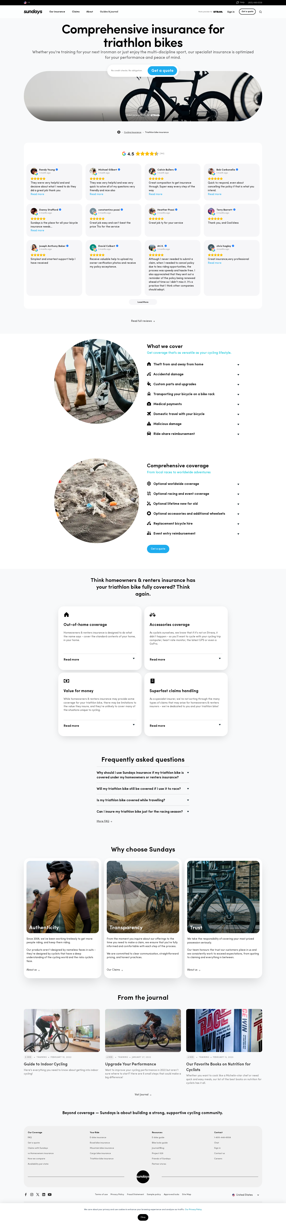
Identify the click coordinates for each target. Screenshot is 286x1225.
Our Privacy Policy (193, 1210)
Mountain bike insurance (102, 1148)
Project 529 (157, 1153)
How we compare (36, 1159)
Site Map (186, 1194)
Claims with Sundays (38, 1148)
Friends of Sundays (161, 1159)
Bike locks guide (160, 1143)
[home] (33, 11)
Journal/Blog (158, 1148)
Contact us (219, 1153)
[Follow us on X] (38, 1195)
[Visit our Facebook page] (26, 1195)
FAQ (30, 1137)
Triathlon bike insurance (102, 1159)
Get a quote (247, 11)
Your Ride (94, 1132)
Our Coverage (35, 1132)
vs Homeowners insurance (41, 1153)
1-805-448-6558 (222, 1137)
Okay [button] (143, 1217)
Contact (218, 1132)
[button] (57, 11)
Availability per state (38, 1164)
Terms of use (101, 1194)
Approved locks (171, 1194)
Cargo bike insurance (100, 1153)
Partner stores (159, 1164)
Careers (218, 1159)
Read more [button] (37, 194)
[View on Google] (34, 171)
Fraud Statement (135, 1194)
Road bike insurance (100, 1143)
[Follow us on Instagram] (32, 1195)
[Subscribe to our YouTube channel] (50, 1195)
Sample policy (154, 1194)
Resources (157, 1132)
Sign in (231, 11)
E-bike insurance (98, 1137)
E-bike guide (158, 1137)
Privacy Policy (117, 1194)
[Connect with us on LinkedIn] (44, 1195)
